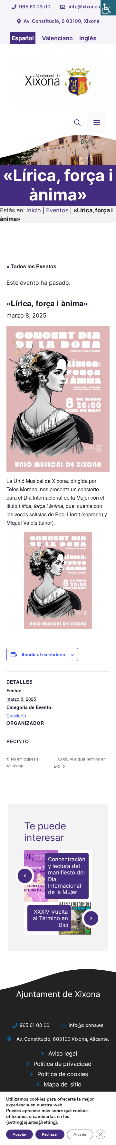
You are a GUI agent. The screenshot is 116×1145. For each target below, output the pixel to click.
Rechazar (50, 1134)
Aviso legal (62, 1053)
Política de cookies (62, 1074)
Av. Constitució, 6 (36, 1039)
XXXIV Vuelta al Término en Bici (50, 918)
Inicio (33, 210)
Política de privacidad (63, 1063)
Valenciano (57, 38)
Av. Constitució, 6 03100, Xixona (62, 21)
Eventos (57, 210)
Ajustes (80, 1134)
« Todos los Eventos (31, 266)
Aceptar (19, 1134)
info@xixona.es (86, 7)
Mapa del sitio (63, 1084)
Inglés (87, 38)
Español (23, 38)
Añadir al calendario (43, 654)
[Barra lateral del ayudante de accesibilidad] (108, 7)
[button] (77, 123)
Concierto (16, 715)
